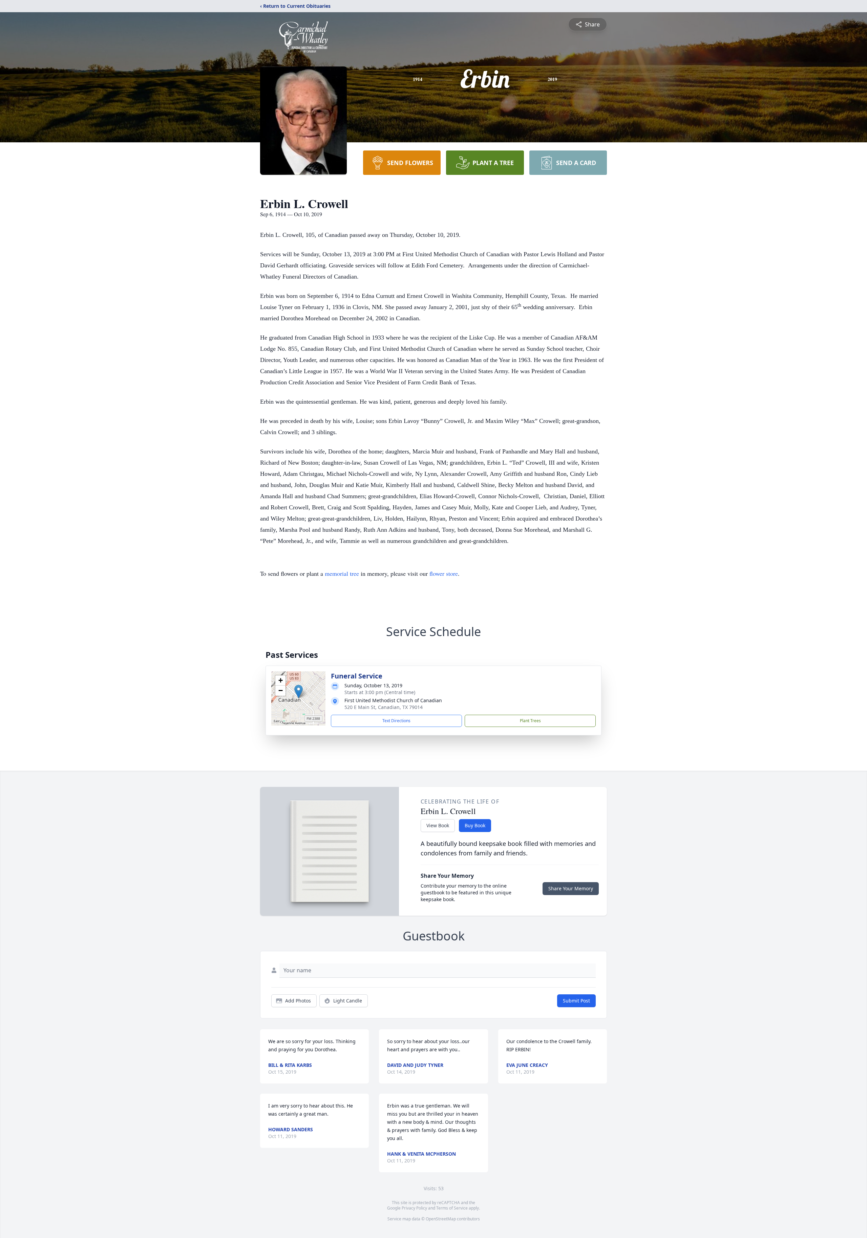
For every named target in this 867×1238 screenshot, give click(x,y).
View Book (437, 825)
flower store (443, 573)
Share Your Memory (570, 888)
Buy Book (475, 825)
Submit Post (576, 1000)
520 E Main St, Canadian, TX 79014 (383, 707)
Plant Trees (530, 721)
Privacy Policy (414, 1208)
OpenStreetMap (441, 1219)
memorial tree (342, 573)
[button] (298, 691)
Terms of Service (452, 1208)
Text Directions (396, 721)
